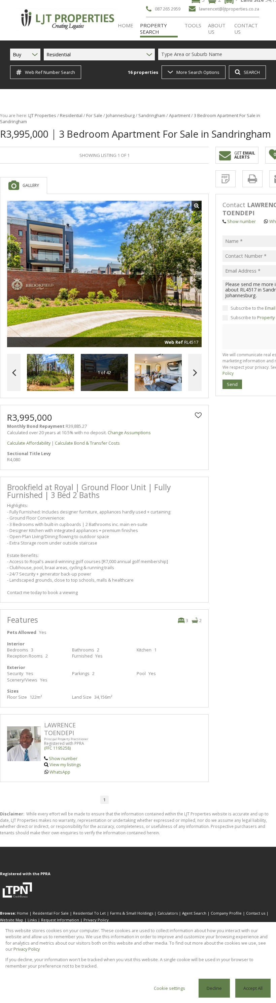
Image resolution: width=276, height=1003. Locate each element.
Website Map (11, 919)
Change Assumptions (129, 432)
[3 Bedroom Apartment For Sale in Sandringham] (104, 274)
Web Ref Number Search (50, 72)
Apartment (179, 115)
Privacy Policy (96, 919)
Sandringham (151, 115)
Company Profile (226, 913)
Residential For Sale (51, 913)
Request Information (60, 919)
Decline (214, 988)
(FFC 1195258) (57, 748)
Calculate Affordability (28, 443)
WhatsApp (59, 772)
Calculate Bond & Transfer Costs (87, 443)
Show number (63, 758)
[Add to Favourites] (198, 415)
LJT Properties (42, 115)
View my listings (65, 764)
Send (232, 384)
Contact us (255, 913)
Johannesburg (120, 115)
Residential (71, 115)
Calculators (168, 913)
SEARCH (252, 72)
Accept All (253, 988)
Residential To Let (89, 913)
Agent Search (194, 913)
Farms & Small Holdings (131, 913)
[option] (158, 372)
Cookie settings (169, 988)
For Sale (94, 115)
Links (32, 919)
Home (22, 913)
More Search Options (197, 72)
